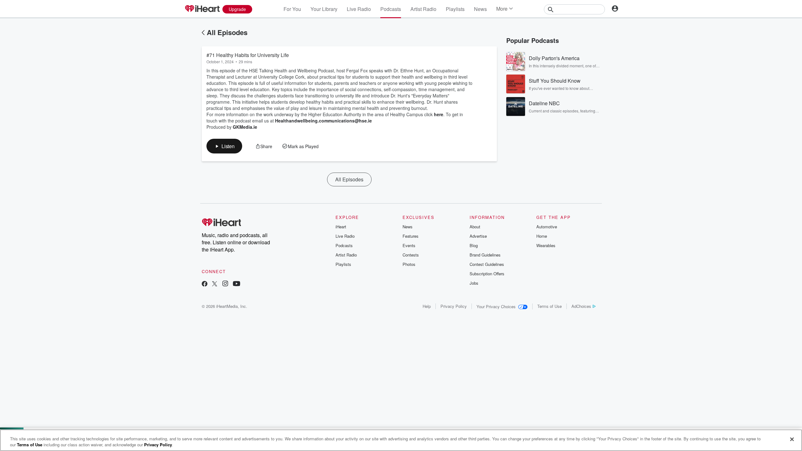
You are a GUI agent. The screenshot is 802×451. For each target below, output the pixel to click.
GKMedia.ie (245, 127)
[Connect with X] (214, 284)
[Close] (792, 439)
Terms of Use (549, 306)
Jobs (474, 283)
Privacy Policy (453, 306)
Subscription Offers (487, 274)
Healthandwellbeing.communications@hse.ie (323, 120)
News (480, 9)
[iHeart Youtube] (236, 284)
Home (541, 236)
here (438, 114)
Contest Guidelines (487, 264)
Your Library (323, 9)
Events (409, 245)
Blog (474, 245)
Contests (411, 255)
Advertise (478, 236)
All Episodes (227, 32)
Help (427, 306)
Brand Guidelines (485, 255)
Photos (409, 264)
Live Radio (359, 9)
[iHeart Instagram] (225, 284)
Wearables (545, 245)
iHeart (341, 227)
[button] (224, 146)
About (475, 227)
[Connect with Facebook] (204, 284)
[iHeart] (202, 9)
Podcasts (390, 9)
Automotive (546, 227)
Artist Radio (423, 9)
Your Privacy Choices (496, 306)
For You (292, 9)
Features (411, 236)
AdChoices (581, 306)
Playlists (455, 9)
